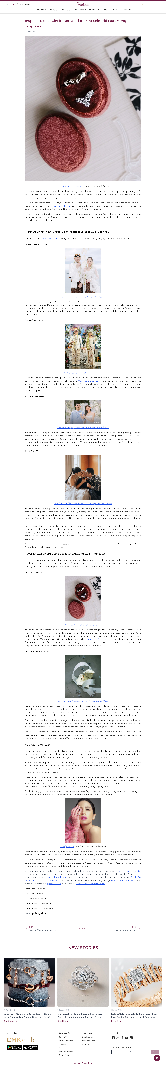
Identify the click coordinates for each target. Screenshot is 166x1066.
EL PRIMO (41, 880)
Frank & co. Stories (88, 1041)
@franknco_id (54, 884)
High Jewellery (56, 10)
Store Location (87, 1037)
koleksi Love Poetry (56, 877)
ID (8, 4)
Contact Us (63, 1037)
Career (84, 1048)
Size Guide (62, 1044)
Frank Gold (54, 880)
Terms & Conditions (66, 1051)
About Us (85, 1044)
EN (12, 4)
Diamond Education (66, 1041)
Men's (105, 10)
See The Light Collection (129, 871)
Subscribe (155, 1052)
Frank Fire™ (40, 10)
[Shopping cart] (153, 4)
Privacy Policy (64, 1055)
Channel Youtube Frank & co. (90, 884)
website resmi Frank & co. (123, 880)
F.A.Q (61, 1048)
